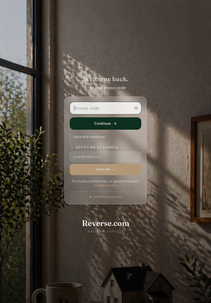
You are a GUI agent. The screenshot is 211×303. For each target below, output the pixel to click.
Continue (102, 123)
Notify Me (103, 169)
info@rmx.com (105, 185)
